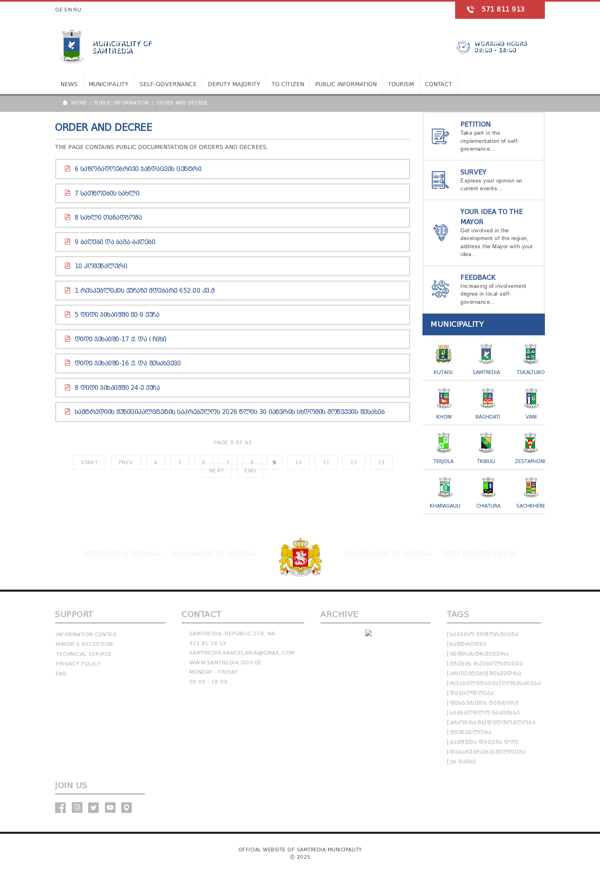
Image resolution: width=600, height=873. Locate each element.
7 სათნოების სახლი (107, 193)
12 (353, 462)
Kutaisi (443, 372)
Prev (126, 462)
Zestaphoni (530, 461)
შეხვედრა (505, 673)
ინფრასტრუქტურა (479, 653)
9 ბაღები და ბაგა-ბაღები (115, 242)
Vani (531, 417)
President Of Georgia (121, 553)
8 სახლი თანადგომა (108, 217)
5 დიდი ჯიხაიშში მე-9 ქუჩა (117, 314)
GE (59, 9)
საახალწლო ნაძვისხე (485, 712)
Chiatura (488, 506)
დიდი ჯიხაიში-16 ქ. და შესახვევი (128, 363)
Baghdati (488, 417)
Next (216, 470)
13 (381, 462)
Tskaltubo (531, 372)
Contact (438, 84)
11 (326, 462)
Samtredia (486, 372)
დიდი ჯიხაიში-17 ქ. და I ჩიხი (121, 339)
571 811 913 (503, 9)
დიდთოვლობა (511, 722)
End (250, 470)
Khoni (444, 417)
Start (89, 462)
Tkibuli (486, 461)
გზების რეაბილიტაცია (486, 663)
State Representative (479, 553)
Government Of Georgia (387, 553)
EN (68, 9)
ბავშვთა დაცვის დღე (484, 742)
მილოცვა (510, 751)
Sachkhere (530, 506)
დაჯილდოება (472, 693)
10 (298, 462)
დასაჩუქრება (471, 751)
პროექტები (468, 673)
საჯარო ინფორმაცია (484, 634)
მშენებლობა (471, 732)
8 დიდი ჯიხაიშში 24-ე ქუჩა (117, 388)
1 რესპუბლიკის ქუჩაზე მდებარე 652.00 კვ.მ (145, 290)
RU (77, 9)
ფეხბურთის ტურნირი (484, 702)
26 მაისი (463, 761)
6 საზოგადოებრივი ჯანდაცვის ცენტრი (138, 169)
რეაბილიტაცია (474, 683)
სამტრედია (468, 644)
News (69, 84)
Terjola (443, 461)
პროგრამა (467, 722)
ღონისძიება (521, 683)
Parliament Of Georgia (213, 553)
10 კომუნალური (101, 266)
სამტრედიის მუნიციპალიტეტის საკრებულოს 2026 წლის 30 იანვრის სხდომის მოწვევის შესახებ (230, 412)
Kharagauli (445, 506)
